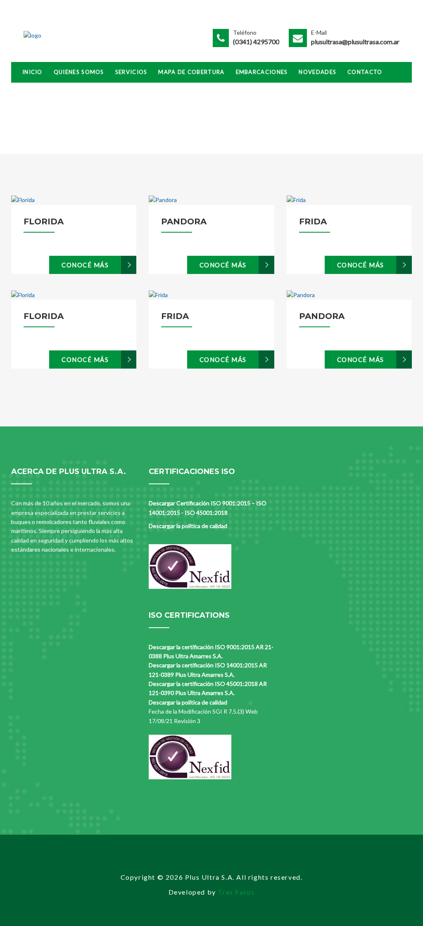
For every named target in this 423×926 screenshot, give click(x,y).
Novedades (317, 72)
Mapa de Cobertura (191, 72)
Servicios (131, 72)
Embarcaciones (262, 72)
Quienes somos (79, 72)
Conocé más (85, 265)
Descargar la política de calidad (188, 525)
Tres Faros (236, 892)
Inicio (32, 72)
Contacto (364, 72)
